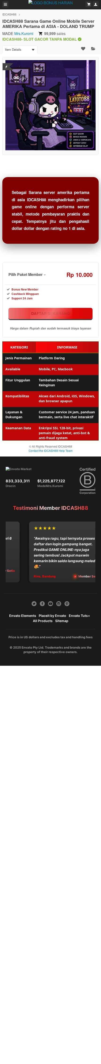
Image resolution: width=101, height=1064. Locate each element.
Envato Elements (22, 616)
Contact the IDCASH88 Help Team (51, 451)
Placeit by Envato (52, 616)
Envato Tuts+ (79, 616)
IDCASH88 (9, 14)
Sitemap (61, 621)
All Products (43, 621)
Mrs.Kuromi (23, 33)
